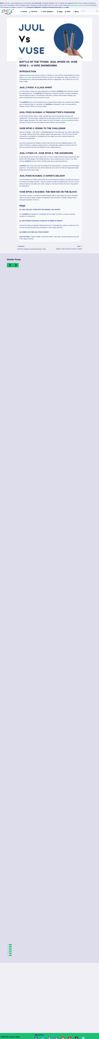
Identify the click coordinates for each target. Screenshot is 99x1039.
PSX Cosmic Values (12, 1037)
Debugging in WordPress (77, 5)
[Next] (16, 265)
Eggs (61, 11)
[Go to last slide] (10, 265)
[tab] (10, 944)
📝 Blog (75, 11)
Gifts (69, 11)
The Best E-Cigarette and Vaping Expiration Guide (31, 248)
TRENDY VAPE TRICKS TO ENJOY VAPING (69, 248)
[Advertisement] (49, 991)
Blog (20, 58)
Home (25, 11)
